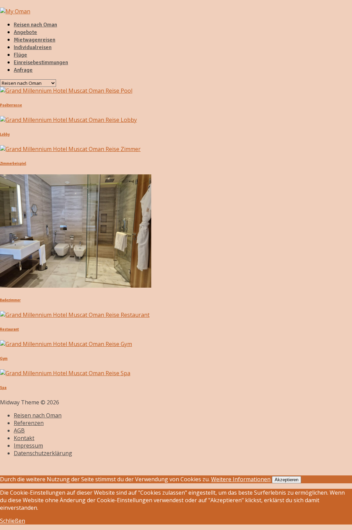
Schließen (12, 521)
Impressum (28, 445)
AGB (19, 430)
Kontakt (24, 438)
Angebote (25, 32)
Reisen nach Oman (35, 24)
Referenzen (29, 423)
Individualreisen (33, 47)
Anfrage (23, 70)
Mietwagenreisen (34, 39)
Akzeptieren (286, 479)
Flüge (20, 54)
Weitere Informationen (241, 479)
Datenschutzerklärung (43, 453)
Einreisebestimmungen (41, 62)
